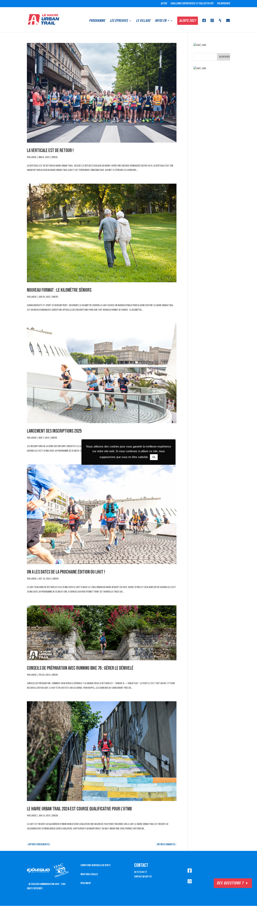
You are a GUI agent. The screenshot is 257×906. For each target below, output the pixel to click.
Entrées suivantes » (166, 844)
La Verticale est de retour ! (50, 151)
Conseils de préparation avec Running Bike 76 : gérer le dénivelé (80, 668)
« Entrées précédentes (38, 844)
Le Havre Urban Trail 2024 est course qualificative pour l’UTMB (79, 809)
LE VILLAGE (143, 20)
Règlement (86, 883)
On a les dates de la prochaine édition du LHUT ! (66, 572)
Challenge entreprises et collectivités (192, 3)
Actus (164, 3)
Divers (55, 157)
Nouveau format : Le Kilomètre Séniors (59, 290)
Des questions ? (230, 883)
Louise (34, 157)
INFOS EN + (162, 20)
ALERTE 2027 (187, 20)
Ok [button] (153, 457)
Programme (97, 20)
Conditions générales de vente (96, 865)
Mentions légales (89, 874)
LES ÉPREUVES (119, 20)
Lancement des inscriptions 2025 (54, 431)
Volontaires (223, 3)
